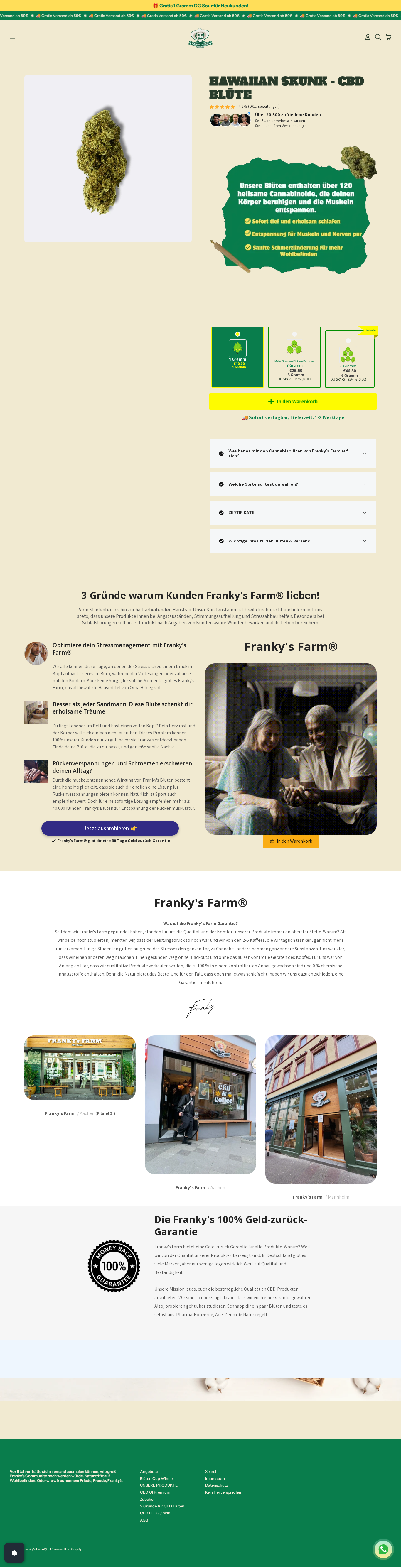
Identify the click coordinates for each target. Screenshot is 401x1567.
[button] (378, 37)
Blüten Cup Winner (157, 1478)
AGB (144, 1520)
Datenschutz (216, 1485)
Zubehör (147, 1499)
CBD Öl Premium (155, 1492)
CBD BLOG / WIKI (155, 1513)
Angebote (149, 1471)
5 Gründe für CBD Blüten (162, 1506)
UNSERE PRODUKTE (159, 1485)
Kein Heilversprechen (223, 1492)
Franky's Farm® (35, 1549)
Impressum (215, 1478)
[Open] (14, 1553)
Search (211, 1471)
